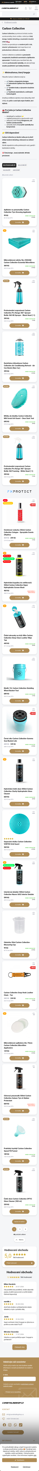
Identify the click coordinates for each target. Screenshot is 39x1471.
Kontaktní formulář (13, 1432)
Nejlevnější (22, 165)
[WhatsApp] (15, 1424)
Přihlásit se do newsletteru (13, 1392)
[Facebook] (4, 1424)
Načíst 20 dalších (19, 1221)
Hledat (34, 14)
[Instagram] (9, 1424)
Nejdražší (6, 170)
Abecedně (16, 170)
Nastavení (14, 1467)
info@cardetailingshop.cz (15, 1414)
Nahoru (21, 1240)
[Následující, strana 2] (20, 1229)
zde (35, 1455)
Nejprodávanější (9, 165)
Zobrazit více (19, 1347)
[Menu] (36, 8)
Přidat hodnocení (12, 1263)
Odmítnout (26, 1467)
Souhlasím (20, 1460)
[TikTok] (20, 1424)
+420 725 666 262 (12, 1419)
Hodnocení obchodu (19, 1272)
